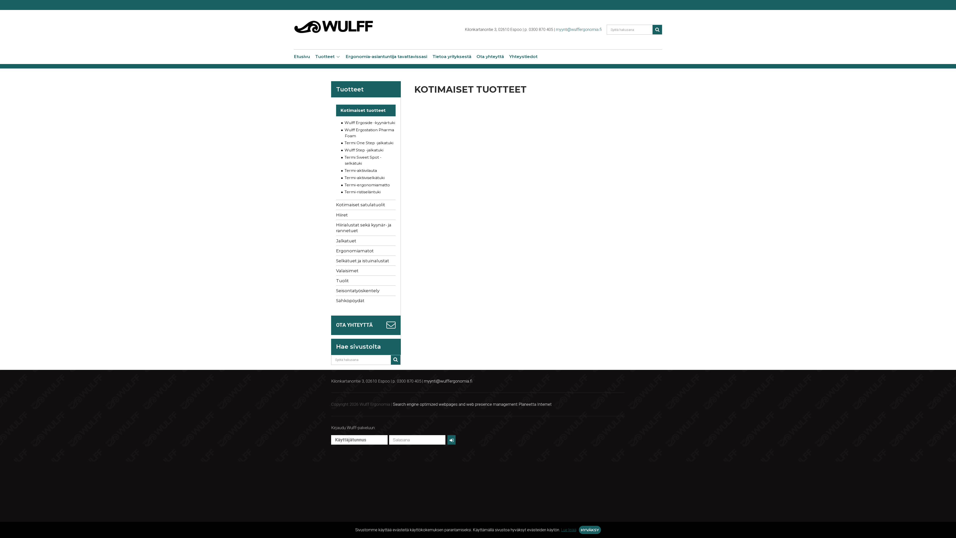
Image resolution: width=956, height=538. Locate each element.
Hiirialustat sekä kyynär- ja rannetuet (363, 227)
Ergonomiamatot (355, 250)
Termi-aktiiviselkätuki (364, 177)
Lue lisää (568, 530)
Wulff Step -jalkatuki (364, 150)
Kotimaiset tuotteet (363, 110)
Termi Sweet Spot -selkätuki (363, 160)
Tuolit (342, 280)
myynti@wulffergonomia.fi (579, 29)
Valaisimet (347, 270)
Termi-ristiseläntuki (362, 192)
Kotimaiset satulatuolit (360, 204)
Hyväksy (590, 530)
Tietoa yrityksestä (451, 56)
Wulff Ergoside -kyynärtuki (370, 122)
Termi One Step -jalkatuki (369, 142)
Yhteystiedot (523, 56)
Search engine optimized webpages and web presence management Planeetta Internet (472, 404)
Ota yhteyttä (490, 56)
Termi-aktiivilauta (361, 170)
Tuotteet (325, 56)
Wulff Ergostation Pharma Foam (369, 133)
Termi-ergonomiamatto (367, 185)
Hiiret (342, 214)
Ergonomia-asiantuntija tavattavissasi (386, 56)
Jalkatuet (346, 240)
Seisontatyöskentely (357, 290)
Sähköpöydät (350, 300)
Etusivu (302, 56)
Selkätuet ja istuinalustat (362, 260)
